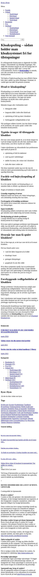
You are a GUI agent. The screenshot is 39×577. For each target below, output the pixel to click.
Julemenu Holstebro (8, 409)
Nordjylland (14, 14)
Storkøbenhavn (15, 34)
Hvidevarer (5, 405)
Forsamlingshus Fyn (20, 420)
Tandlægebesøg (6, 418)
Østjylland (13, 16)
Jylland (7, 12)
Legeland (19, 416)
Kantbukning (19, 405)
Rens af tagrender (21, 409)
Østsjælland (14, 30)
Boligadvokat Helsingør (20, 414)
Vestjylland (13, 20)
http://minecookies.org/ (25, 553)
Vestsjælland (14, 32)
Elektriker (16, 422)
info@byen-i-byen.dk (24, 574)
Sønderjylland (14, 18)
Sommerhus (11, 416)
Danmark (10, 364)
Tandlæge (27, 405)
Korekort (4, 416)
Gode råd (20, 413)
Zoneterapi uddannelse (8, 413)
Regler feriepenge (29, 411)
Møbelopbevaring (7, 420)
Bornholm (8, 22)
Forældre (26, 416)
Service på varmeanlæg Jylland (11, 411)
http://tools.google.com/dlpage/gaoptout (14, 536)
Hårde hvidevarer (27, 407)
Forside (7, 10)
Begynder (31, 420)
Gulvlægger (23, 418)
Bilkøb (30, 414)
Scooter (11, 405)
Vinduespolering (15, 407)
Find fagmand (10, 36)
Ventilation (31, 409)
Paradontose (28, 413)
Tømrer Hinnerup (7, 422)
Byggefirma (5, 407)
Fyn (6, 24)
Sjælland (8, 26)
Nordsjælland (14, 28)
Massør (30, 418)
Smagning (15, 418)
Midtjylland (10, 378)
